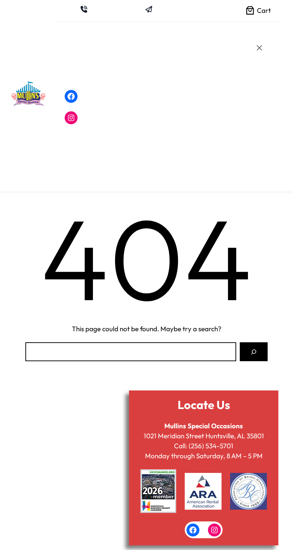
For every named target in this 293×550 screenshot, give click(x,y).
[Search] (254, 351)
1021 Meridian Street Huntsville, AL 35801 (204, 436)
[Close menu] (259, 48)
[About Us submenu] (134, 52)
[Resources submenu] (137, 80)
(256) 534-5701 (211, 445)
